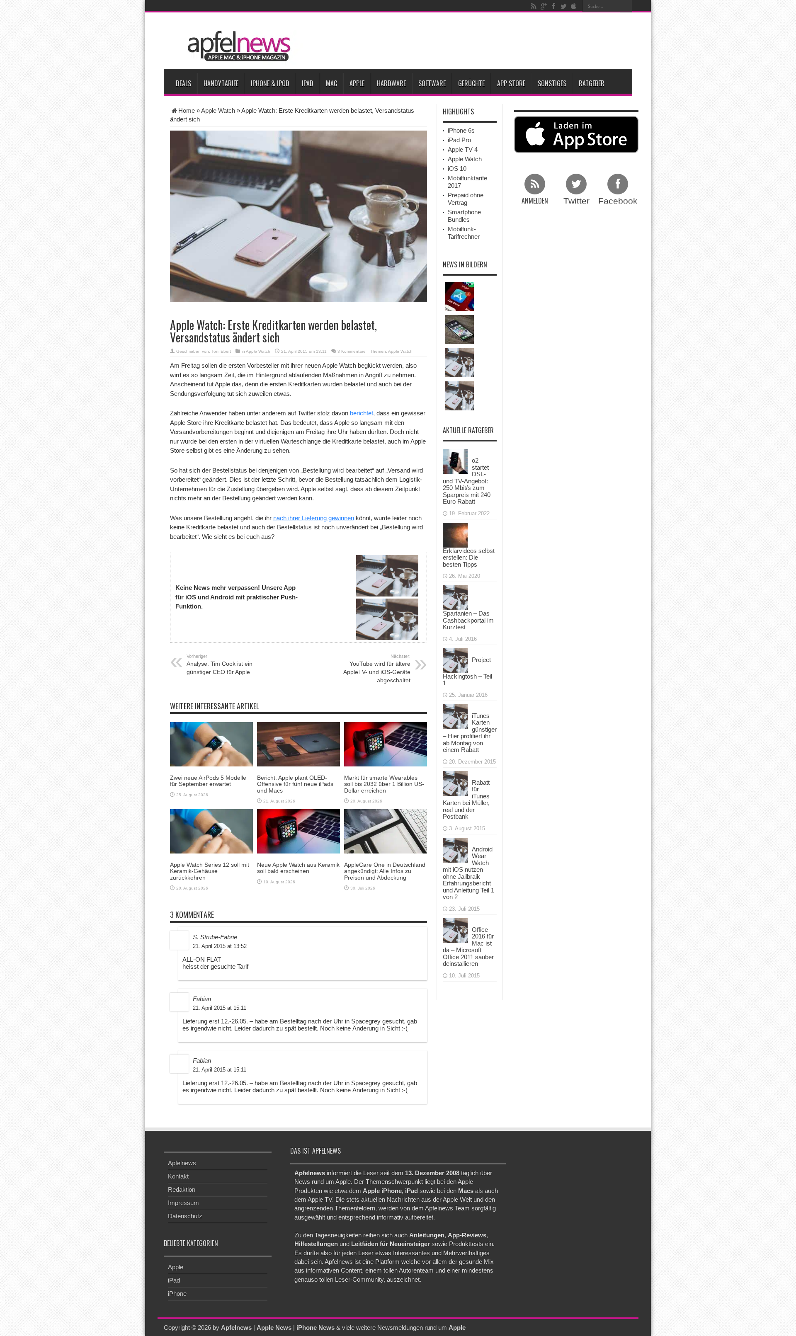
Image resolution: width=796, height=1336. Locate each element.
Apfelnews (182, 1162)
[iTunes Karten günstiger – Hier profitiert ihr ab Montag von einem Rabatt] (455, 715)
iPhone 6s (461, 130)
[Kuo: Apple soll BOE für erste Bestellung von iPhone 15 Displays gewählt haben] (459, 329)
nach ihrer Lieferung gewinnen (313, 517)
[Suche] (626, 6)
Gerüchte (471, 83)
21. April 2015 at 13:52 (220, 946)
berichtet (361, 413)
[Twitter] (563, 6)
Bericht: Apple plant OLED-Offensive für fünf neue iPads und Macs (295, 784)
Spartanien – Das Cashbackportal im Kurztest (468, 620)
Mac (331, 83)
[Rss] (533, 6)
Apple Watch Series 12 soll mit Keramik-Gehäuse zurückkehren (209, 871)
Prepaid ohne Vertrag (465, 199)
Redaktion (181, 1189)
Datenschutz (185, 1216)
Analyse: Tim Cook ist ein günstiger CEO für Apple (219, 664)
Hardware (391, 83)
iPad (307, 83)
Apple (356, 83)
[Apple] (573, 6)
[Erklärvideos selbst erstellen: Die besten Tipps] (455, 534)
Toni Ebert (221, 351)
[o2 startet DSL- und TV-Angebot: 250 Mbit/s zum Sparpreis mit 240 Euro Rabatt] (455, 460)
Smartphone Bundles (464, 216)
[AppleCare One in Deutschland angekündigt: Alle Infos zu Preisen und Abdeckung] (385, 830)
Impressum (183, 1202)
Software (432, 83)
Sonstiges (552, 83)
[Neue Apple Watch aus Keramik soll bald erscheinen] (298, 830)
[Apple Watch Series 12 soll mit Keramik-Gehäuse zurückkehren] (211, 830)
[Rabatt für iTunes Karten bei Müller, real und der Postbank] (455, 782)
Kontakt (178, 1176)
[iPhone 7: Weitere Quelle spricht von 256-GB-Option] (459, 395)
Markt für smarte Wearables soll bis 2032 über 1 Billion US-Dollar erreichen (384, 784)
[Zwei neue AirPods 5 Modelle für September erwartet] (211, 743)
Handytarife (221, 83)
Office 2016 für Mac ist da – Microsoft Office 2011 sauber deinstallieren (468, 946)
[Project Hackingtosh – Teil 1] (455, 659)
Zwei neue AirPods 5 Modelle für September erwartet (208, 780)
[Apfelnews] (236, 46)
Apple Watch (218, 110)
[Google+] (543, 6)
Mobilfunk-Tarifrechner (464, 232)
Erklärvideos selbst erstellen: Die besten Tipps (469, 557)
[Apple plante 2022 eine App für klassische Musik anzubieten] (459, 296)
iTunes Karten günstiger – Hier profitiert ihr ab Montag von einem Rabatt (470, 733)
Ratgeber (591, 83)
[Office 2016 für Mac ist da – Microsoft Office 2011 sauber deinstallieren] (455, 929)
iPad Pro (459, 139)
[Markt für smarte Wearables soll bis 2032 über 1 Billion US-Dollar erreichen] (385, 743)
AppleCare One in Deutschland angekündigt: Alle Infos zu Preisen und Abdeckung (384, 871)
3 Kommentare (351, 351)
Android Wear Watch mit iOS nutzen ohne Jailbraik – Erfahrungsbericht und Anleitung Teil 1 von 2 (468, 873)
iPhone (177, 1293)
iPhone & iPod (270, 83)
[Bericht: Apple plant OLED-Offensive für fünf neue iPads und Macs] (298, 743)
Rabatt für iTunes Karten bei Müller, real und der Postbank (466, 799)
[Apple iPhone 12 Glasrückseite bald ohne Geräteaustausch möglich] (459, 362)
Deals (183, 83)
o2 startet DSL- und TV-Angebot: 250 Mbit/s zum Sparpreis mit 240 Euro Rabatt (466, 481)
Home (186, 110)
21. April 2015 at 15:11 (219, 1008)
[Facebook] (553, 6)
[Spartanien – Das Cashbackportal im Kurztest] (455, 597)
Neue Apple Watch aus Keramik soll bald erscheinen (298, 867)
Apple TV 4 (463, 149)
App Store (511, 83)
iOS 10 (457, 168)
